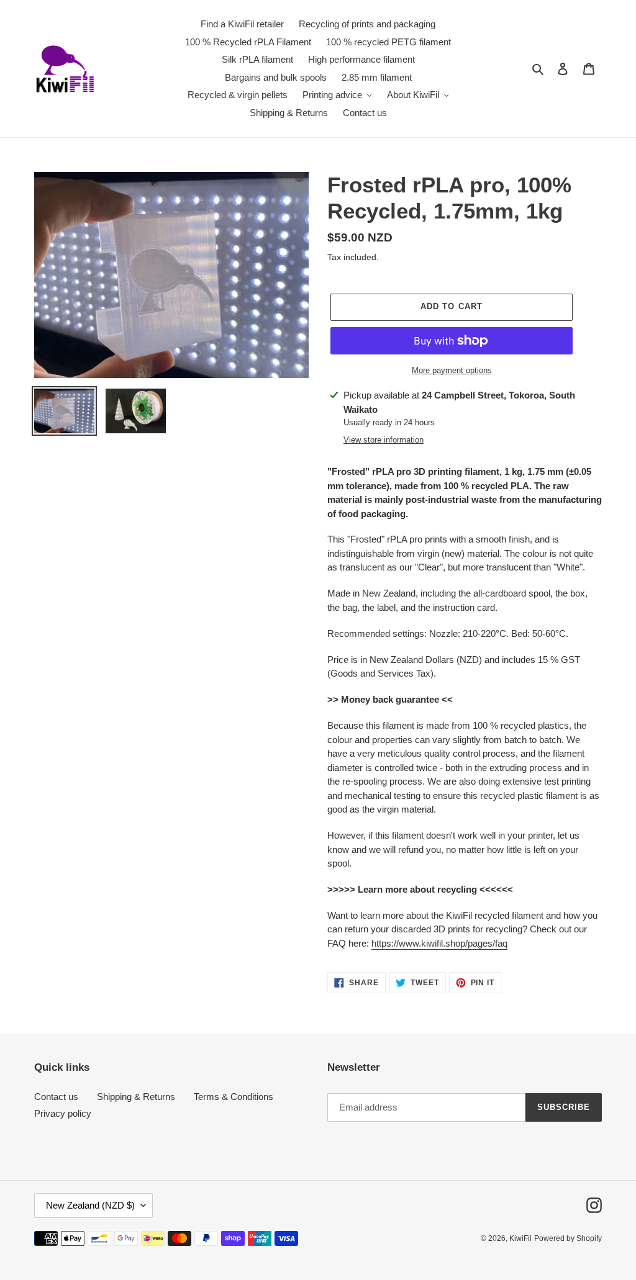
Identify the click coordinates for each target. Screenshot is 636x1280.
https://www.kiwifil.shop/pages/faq (439, 943)
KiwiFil (520, 1238)
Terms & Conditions (233, 1096)
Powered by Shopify (568, 1238)
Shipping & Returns (136, 1096)
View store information (383, 439)
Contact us (56, 1096)
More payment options (452, 370)
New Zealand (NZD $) (90, 1205)
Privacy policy (62, 1113)
